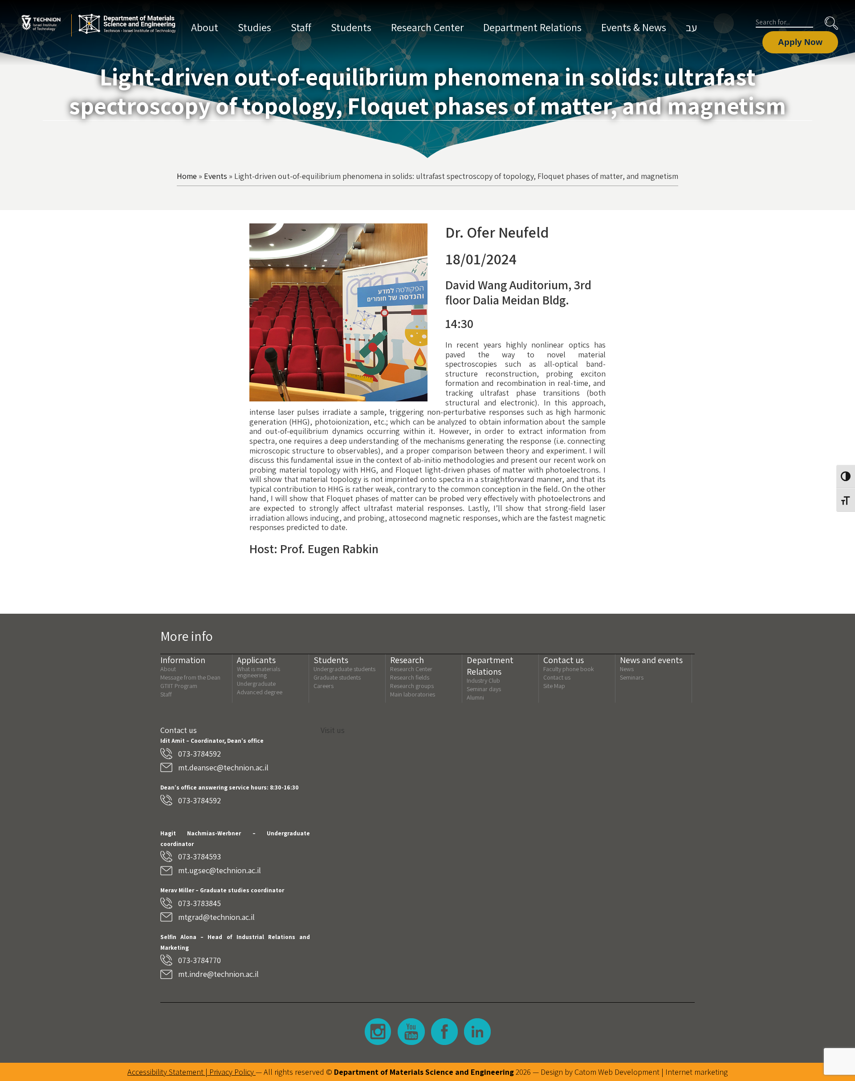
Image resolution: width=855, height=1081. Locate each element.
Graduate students (337, 677)
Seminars (631, 677)
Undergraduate (256, 683)
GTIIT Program (178, 686)
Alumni (475, 697)
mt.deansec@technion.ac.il (223, 767)
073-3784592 (199, 754)
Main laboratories (412, 694)
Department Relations (532, 27)
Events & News (633, 27)
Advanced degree (259, 692)
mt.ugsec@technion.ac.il (219, 870)
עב (691, 27)
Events (215, 176)
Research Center (427, 27)
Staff (301, 27)
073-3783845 (199, 903)
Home (187, 176)
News (627, 669)
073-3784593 (199, 856)
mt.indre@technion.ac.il (218, 974)
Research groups (412, 686)
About (204, 27)
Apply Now (800, 42)
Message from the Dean (190, 677)
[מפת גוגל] (508, 819)
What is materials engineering (258, 672)
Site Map (554, 686)
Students (351, 27)
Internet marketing (696, 1072)
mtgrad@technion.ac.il (216, 917)
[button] (831, 23)
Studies (254, 27)
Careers (324, 686)
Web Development (629, 1072)
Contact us (556, 677)
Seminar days (484, 689)
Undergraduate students (344, 669)
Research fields (409, 677)
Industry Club (483, 680)
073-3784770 (199, 960)
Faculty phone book (568, 669)
